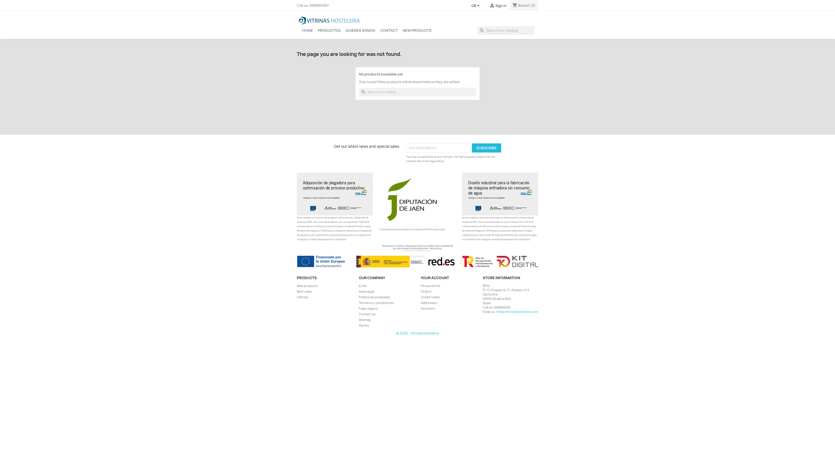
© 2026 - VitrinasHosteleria (417, 333)
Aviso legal (366, 291)
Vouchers (428, 308)
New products (307, 286)
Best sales (304, 291)
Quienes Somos (360, 30)
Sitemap (365, 320)
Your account (435, 277)
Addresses (429, 303)
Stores (364, 325)
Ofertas (302, 297)
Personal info (430, 286)
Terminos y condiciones (376, 303)
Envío (363, 286)
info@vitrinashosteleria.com (517, 312)
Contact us (367, 314)
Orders (426, 291)
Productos (329, 30)
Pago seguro (368, 308)
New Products (417, 30)
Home (307, 30)
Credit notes (430, 297)
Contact (389, 30)
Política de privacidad (374, 297)
